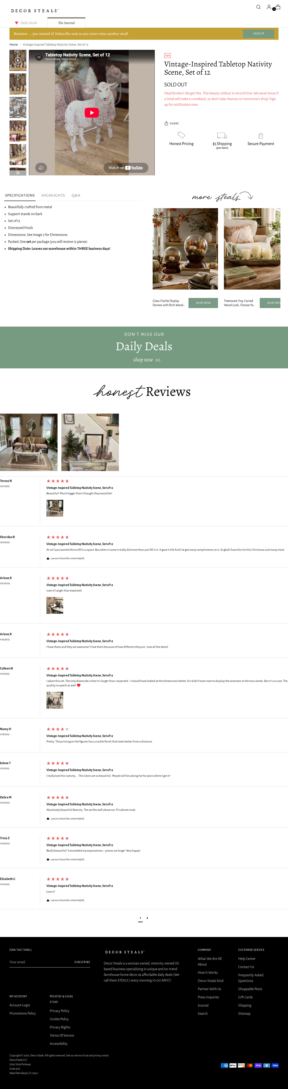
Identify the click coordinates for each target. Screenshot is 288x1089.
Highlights (53, 195)
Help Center (247, 959)
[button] (29, 442)
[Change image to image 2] (17, 83)
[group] (144, 502)
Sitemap (244, 1014)
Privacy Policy (59, 1011)
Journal (203, 1005)
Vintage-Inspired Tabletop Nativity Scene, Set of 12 (79, 488)
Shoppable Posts (250, 989)
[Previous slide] (159, 250)
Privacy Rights (60, 1027)
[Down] (17, 173)
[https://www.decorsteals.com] (144, 347)
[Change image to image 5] (17, 154)
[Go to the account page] (267, 7)
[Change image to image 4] (17, 131)
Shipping (244, 1005)
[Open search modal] (258, 7)
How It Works (208, 973)
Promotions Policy (22, 1013)
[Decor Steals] (34, 11)
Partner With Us (209, 989)
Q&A (76, 195)
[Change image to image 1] (17, 60)
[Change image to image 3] (17, 107)
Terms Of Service (62, 1035)
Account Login (19, 1005)
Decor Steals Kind (210, 981)
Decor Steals (37, 1055)
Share (174, 123)
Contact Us (246, 967)
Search (203, 1014)
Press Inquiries (208, 997)
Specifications (20, 195)
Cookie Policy (59, 1019)
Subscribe (82, 962)
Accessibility (59, 1044)
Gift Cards (245, 997)
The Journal (66, 22)
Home (13, 44)
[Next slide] (274, 250)
